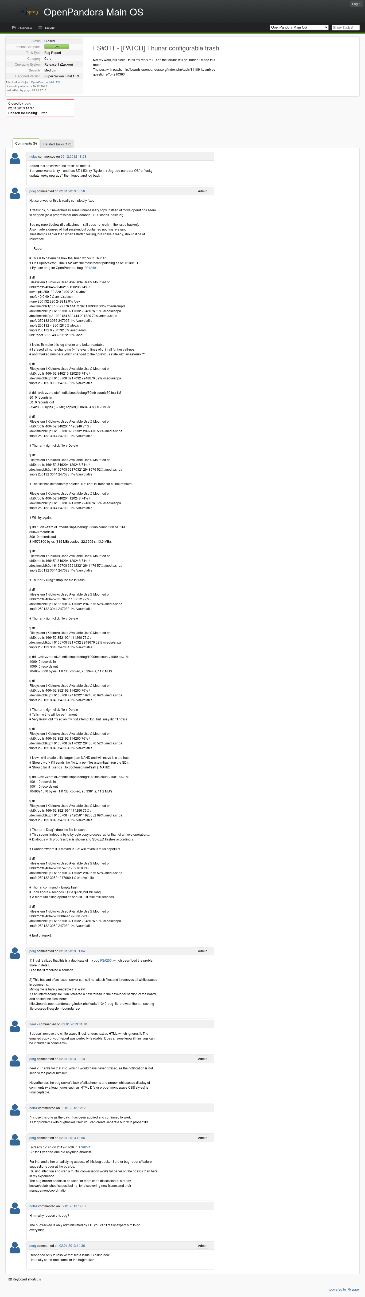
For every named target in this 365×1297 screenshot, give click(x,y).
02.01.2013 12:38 (73, 1107)
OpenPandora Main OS (45, 82)
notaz (33, 156)
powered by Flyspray (344, 1289)
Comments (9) (26, 143)
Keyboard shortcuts (26, 1279)
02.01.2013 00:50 (72, 191)
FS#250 (106, 960)
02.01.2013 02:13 (72, 1058)
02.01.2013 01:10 (74, 1024)
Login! (356, 3)
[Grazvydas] (15, 162)
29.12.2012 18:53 (73, 156)
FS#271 (85, 1147)
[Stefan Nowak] (15, 196)
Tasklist (50, 28)
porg (27, 90)
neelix (33, 1024)
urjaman (25, 86)
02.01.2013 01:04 (72, 951)
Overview (25, 28)
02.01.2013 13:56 (72, 1137)
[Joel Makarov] (15, 1029)
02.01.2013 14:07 (73, 1206)
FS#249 (90, 267)
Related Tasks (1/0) (57, 144)
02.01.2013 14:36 (72, 1245)
